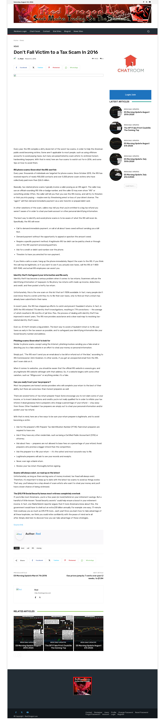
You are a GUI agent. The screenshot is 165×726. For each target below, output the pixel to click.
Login (113, 714)
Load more (130, 186)
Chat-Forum (35, 31)
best (22, 548)
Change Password (125, 712)
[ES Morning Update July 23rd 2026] (116, 174)
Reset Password (141, 712)
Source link (18, 525)
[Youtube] (149, 2)
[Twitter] (146, 2)
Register (121, 714)
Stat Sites (57, 31)
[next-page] (19, 655)
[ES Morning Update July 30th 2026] (116, 159)
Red (21, 59)
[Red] (16, 58)
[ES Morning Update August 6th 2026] (88, 633)
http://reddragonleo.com (42, 593)
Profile (113, 712)
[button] (148, 31)
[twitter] (40, 597)
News (22, 40)
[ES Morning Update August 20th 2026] (28, 633)
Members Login (20, 31)
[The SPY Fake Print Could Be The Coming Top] (58, 633)
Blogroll (67, 31)
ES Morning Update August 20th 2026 (28, 646)
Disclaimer (98, 712)
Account (105, 714)
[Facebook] (143, 2)
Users (106, 712)
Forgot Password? (93, 714)
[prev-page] (15, 655)
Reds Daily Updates (28, 642)
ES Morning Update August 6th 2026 (88, 646)
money (39, 548)
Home (16, 40)
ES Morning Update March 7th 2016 (30, 576)
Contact (46, 31)
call (28, 548)
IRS (33, 548)
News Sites (78, 31)
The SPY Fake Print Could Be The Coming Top (58, 646)
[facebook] (35, 597)
